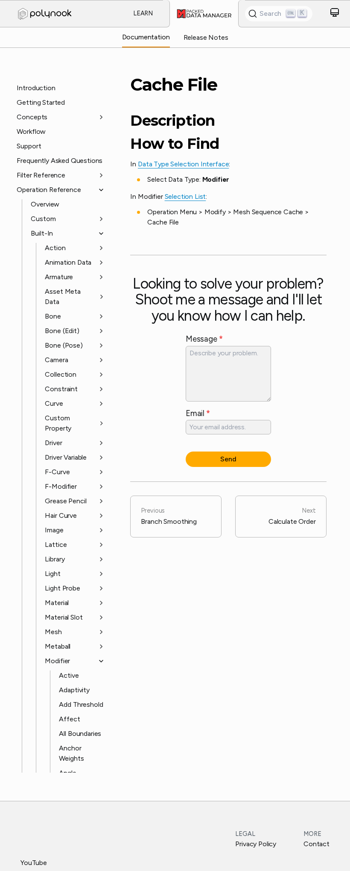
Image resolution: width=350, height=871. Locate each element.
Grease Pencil (65, 501)
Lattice (56, 544)
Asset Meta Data (62, 296)
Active (69, 675)
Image (54, 530)
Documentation (146, 37)
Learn (143, 13)
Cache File (173, 84)
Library (54, 559)
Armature (59, 277)
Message (204, 339)
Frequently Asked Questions (59, 160)
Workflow (31, 131)
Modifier (57, 661)
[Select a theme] (335, 14)
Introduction (36, 88)
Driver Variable (66, 457)
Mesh (53, 632)
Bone (53, 316)
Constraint (61, 389)
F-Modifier (60, 486)
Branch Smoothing (168, 516)
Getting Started (41, 102)
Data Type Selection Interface (183, 164)
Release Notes (206, 37)
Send (228, 459)
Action (55, 248)
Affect (69, 719)
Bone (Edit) (62, 331)
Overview (45, 204)
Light (52, 574)
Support (29, 146)
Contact (316, 844)
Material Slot (63, 617)
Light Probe (62, 588)
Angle (67, 773)
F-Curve (57, 472)
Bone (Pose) (63, 345)
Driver (53, 443)
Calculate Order (292, 516)
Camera (56, 360)
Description (172, 121)
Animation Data (68, 262)
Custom (43, 219)
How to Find (174, 144)
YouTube (33, 863)
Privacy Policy (255, 844)
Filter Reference (41, 175)
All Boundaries (80, 733)
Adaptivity (74, 690)
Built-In (42, 233)
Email (198, 413)
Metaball (57, 646)
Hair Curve (60, 515)
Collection (60, 374)
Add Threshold (81, 704)
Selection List (185, 196)
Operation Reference (49, 190)
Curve (54, 403)
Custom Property (58, 423)
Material (57, 603)
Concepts (32, 117)
